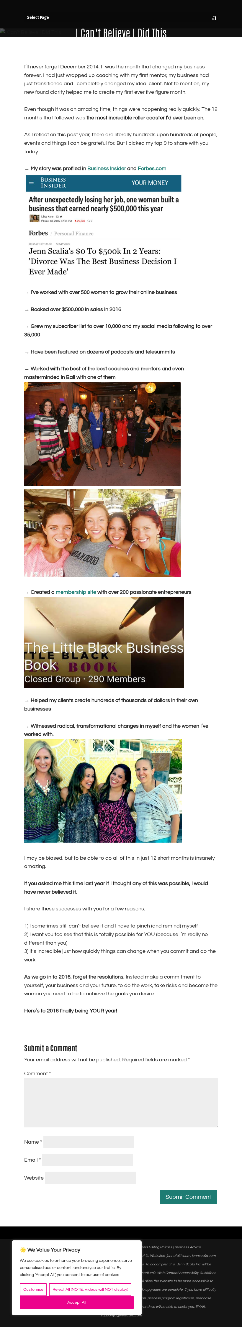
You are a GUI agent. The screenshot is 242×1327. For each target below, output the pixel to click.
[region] (77, 1277)
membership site (76, 592)
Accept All (76, 1302)
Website (34, 1178)
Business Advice (187, 1247)
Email (32, 1160)
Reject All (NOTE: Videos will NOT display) (90, 1289)
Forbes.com (152, 168)
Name (33, 1142)
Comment (37, 1073)
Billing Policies (161, 1247)
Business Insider (106, 168)
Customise (33, 1289)
